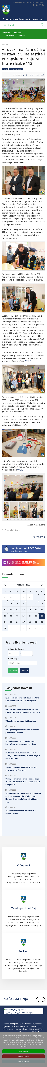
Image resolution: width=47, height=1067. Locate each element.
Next (43, 511)
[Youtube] (37, 5)
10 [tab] (40, 519)
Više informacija (23, 1061)
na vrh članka (39, 536)
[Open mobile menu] (9, 25)
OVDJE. (28, 361)
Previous (3, 511)
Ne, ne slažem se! (23, 1056)
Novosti (5, 69)
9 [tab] (36, 519)
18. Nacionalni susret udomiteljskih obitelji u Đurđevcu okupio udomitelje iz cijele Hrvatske (22, 756)
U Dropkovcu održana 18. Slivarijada (20, 721)
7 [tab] (29, 519)
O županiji (23, 865)
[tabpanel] (23, 510)
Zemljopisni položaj (23, 908)
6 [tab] (25, 519)
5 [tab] (21, 519)
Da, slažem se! (23, 1051)
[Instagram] (40, 5)
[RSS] (43, 5)
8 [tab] (32, 519)
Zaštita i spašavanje (16, 69)
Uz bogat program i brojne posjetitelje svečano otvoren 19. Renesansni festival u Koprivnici (22, 782)
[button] (44, 999)
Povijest (23, 951)
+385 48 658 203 (34, 1032)
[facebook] (33, 5)
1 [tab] (7, 519)
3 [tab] (14, 519)
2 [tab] (11, 519)
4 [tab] (18, 519)
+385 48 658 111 (19, 3)
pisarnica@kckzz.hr (36, 3)
